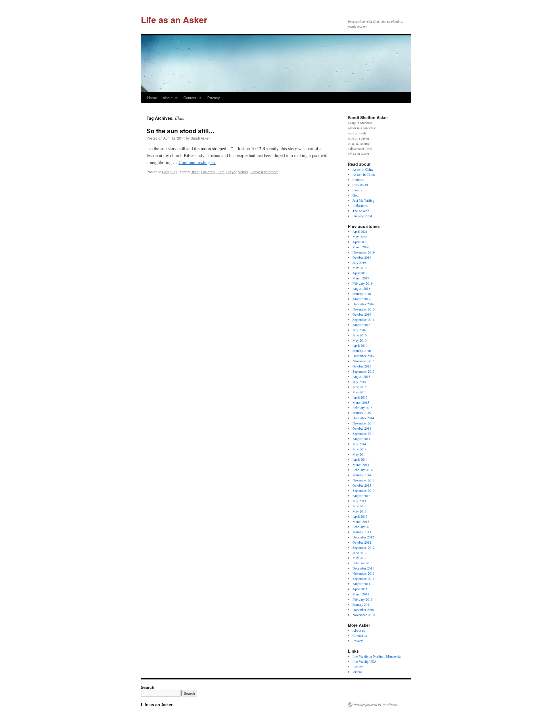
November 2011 (363, 573)
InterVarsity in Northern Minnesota (376, 656)
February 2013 (362, 526)
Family (357, 190)
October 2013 (361, 485)
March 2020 (360, 247)
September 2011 (363, 578)
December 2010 (363, 609)
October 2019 (361, 257)
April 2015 (359, 397)
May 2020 (359, 236)
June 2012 (359, 552)
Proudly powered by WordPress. (376, 704)
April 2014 (359, 459)
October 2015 (361, 366)
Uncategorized (362, 216)
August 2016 (361, 324)
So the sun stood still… (181, 130)
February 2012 (362, 563)
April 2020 (359, 241)
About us (170, 97)
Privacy (213, 97)
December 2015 (363, 355)
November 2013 (363, 480)
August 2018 (361, 288)
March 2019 (360, 278)
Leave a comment (264, 171)
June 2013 (359, 506)
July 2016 (359, 329)
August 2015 (361, 376)
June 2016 (359, 335)
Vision (243, 171)
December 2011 (363, 568)
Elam (220, 171)
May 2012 (359, 557)
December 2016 (363, 304)
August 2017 (361, 298)
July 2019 (359, 262)
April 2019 (359, 273)
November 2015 (363, 361)
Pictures (357, 666)
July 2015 (359, 381)
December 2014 (363, 418)
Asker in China (362, 169)
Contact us (192, 97)
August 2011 (361, 583)
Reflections (360, 205)
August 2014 (361, 438)
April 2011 (359, 588)
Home (152, 97)
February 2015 (362, 407)
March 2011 (360, 594)
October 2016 (361, 314)
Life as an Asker (174, 19)
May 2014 (359, 454)
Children (208, 171)
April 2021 (359, 231)
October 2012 (361, 542)
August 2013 (361, 495)
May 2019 (359, 267)
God (355, 195)
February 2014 (362, 469)
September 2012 (363, 547)
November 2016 (363, 309)
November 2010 (363, 614)
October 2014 (361, 428)
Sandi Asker (200, 138)
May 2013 (359, 511)
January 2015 (361, 412)
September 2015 (363, 371)
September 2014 (363, 433)
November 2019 (363, 252)
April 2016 (359, 345)
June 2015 (359, 386)
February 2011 (362, 599)
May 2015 (359, 392)
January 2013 (361, 532)
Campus (168, 171)
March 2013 (360, 521)
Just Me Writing (363, 200)
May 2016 (359, 340)
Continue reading (197, 162)
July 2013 (359, 500)
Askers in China (363, 174)
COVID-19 (360, 184)
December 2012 (363, 537)
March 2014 (360, 464)
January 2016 (361, 350)
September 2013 (363, 490)
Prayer (231, 171)
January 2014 (361, 475)
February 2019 (362, 283)
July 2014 (359, 443)
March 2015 (360, 402)
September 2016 (363, 319)
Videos (357, 671)
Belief (195, 171)
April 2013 (359, 516)
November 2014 (363, 423)
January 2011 (361, 604)
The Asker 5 (360, 210)
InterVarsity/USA (364, 661)
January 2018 (361, 293)
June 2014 (359, 449)
